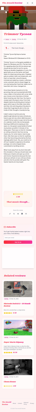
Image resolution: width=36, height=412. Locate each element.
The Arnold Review (12, 3)
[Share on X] (14, 213)
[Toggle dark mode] (32, 3)
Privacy (32, 403)
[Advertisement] (18, 178)
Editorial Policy (20, 43)
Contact (20, 403)
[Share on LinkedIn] (22, 213)
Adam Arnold (13, 43)
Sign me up (18, 242)
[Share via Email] (26, 213)
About (14, 403)
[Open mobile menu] (27, 3)
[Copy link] (10, 213)
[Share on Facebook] (18, 213)
